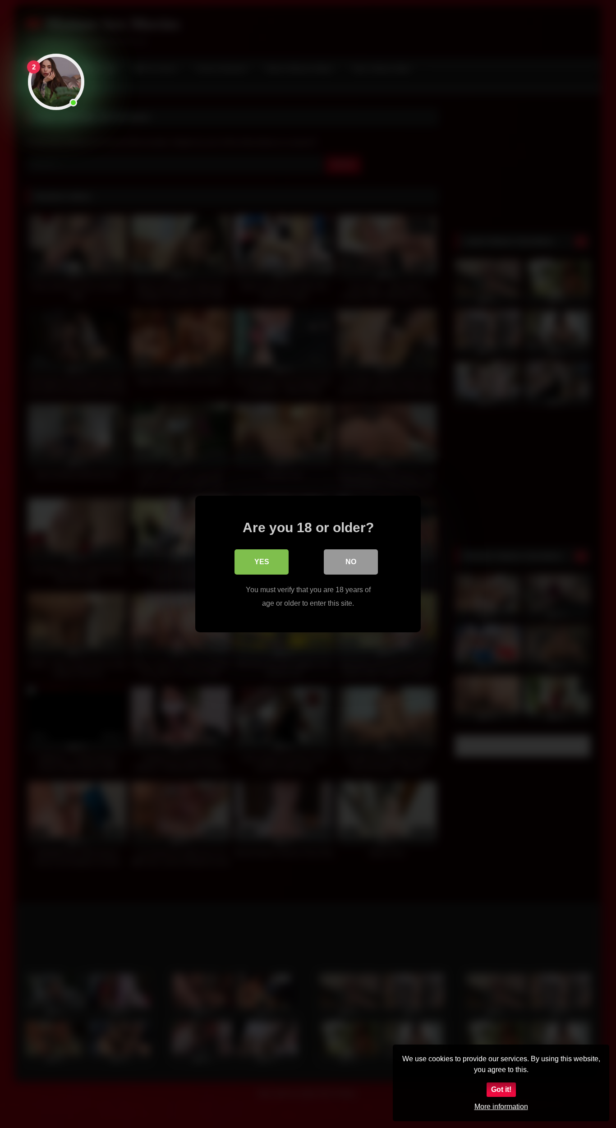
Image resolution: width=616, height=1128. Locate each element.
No (350, 562)
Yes (261, 562)
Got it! (501, 1089)
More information (501, 1106)
